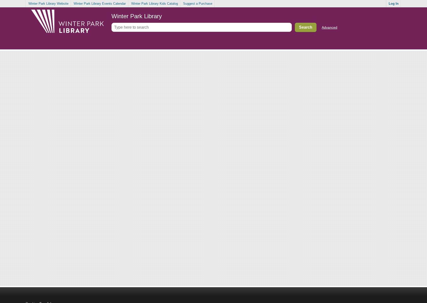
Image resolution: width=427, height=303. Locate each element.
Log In (394, 3)
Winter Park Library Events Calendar (100, 3)
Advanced (329, 27)
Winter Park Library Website (48, 3)
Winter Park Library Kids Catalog (154, 3)
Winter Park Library (136, 16)
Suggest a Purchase (197, 3)
